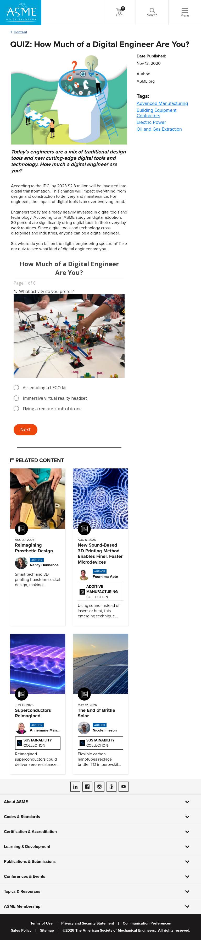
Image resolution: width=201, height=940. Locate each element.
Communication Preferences (147, 923)
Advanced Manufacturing (162, 103)
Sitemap (47, 930)
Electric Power (151, 122)
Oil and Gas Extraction (159, 129)
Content (20, 32)
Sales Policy (21, 930)
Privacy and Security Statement (87, 923)
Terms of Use (41, 923)
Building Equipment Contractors (156, 113)
